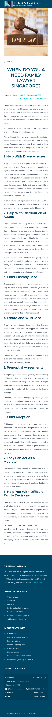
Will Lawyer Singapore (17, 619)
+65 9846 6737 (40, 693)
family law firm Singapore (31, 510)
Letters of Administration (18, 608)
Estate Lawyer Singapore (18, 615)
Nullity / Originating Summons (20, 659)
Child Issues (12, 633)
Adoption (11, 601)
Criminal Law (13, 597)
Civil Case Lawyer (14, 612)
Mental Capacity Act (16, 645)
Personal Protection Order (19, 656)
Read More (38, 583)
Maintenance (13, 652)
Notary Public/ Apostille (17, 637)
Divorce (10, 604)
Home (6, 95)
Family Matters (13, 641)
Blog (15, 95)
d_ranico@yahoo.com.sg (36, 689)
